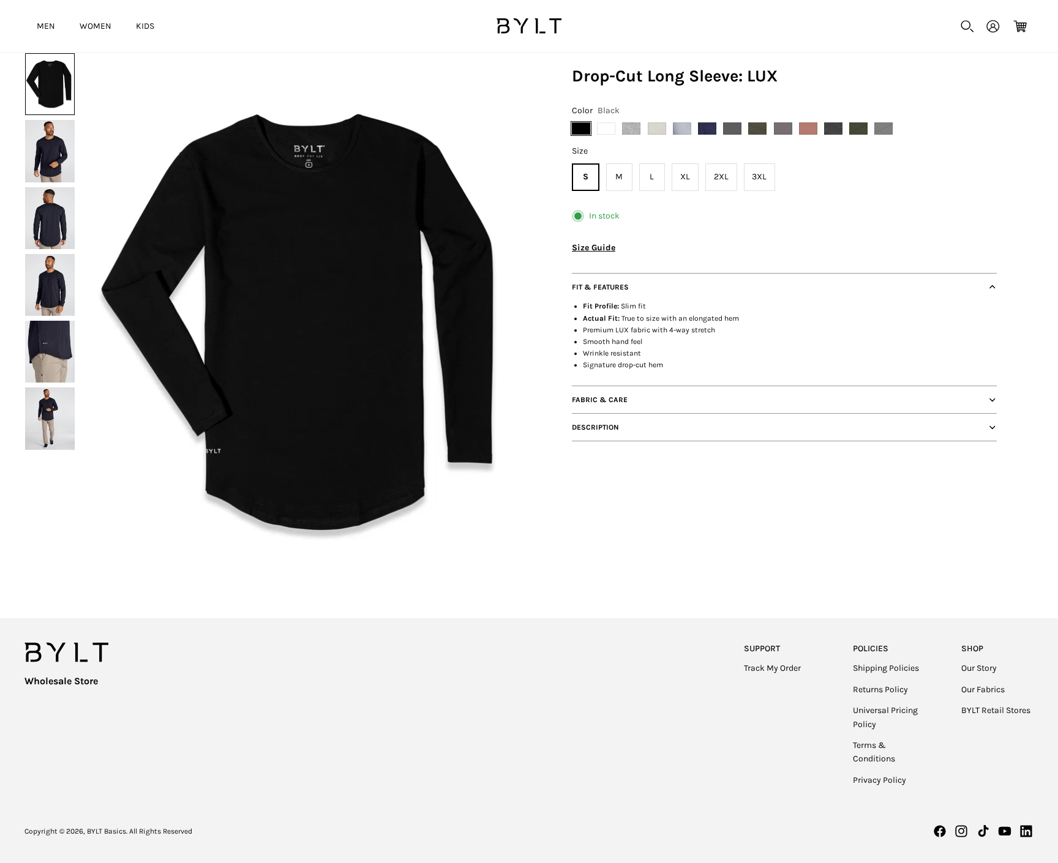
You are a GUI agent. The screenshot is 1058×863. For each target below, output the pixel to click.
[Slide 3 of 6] (50, 218)
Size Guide (593, 247)
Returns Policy (880, 689)
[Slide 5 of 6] (50, 352)
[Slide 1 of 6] (50, 84)
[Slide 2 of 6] (50, 151)
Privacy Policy (879, 780)
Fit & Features (600, 287)
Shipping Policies (886, 668)
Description (595, 427)
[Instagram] (961, 831)
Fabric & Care (600, 399)
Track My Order (772, 668)
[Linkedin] (1026, 831)
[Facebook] (939, 831)
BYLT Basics (106, 831)
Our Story (979, 668)
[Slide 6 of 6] (50, 418)
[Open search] (967, 26)
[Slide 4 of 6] (50, 285)
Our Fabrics (983, 689)
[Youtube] (1004, 831)
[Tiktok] (983, 831)
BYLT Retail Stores (995, 710)
